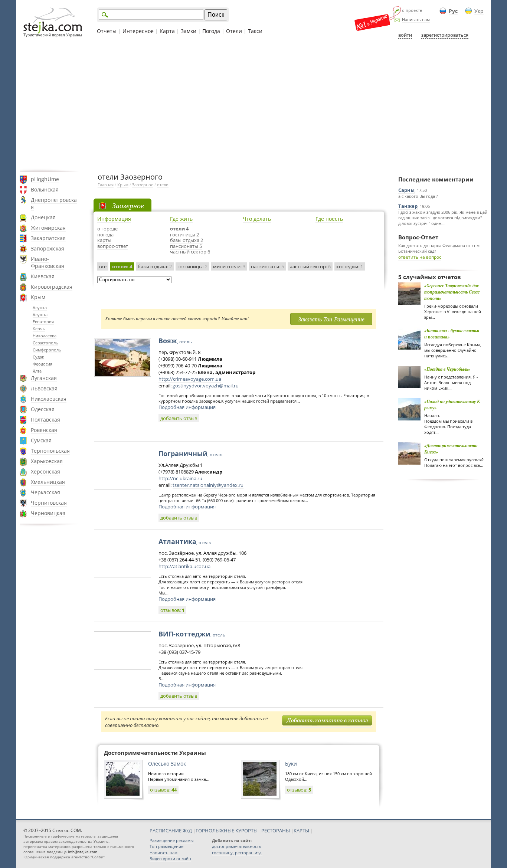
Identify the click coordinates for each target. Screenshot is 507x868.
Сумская (41, 440)
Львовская (44, 388)
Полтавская (45, 419)
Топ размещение (166, 846)
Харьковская (47, 461)
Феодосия (42, 364)
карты (104, 240)
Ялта (37, 371)
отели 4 (179, 228)
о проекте (412, 10)
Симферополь (47, 350)
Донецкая (43, 217)
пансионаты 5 (186, 246)
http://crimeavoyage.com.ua (189, 379)
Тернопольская (50, 450)
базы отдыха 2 (186, 240)
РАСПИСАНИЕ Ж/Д (171, 830)
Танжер (408, 206)
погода (105, 234)
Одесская (43, 409)
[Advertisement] (253, 105)
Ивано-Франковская (47, 262)
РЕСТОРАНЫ (275, 830)
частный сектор (310, 266)
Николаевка (44, 335)
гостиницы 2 (184, 234)
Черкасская (45, 492)
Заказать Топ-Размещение (331, 319)
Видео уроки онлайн (170, 858)
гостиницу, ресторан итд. (237, 852)
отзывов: (172, 610)
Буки (291, 763)
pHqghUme (45, 179)
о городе (107, 228)
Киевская (43, 276)
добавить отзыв (178, 418)
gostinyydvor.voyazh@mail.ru (206, 385)
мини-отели (229, 266)
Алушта (40, 314)
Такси (255, 31)
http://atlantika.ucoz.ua (184, 566)
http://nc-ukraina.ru (180, 478)
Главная (106, 184)
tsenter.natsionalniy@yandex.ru (208, 485)
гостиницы (192, 266)
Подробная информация (187, 407)
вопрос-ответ (112, 246)
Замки (188, 31)
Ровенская (44, 429)
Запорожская (47, 248)
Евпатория (43, 321)
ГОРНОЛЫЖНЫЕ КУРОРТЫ (227, 830)
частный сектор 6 (190, 251)
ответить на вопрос (419, 257)
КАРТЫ (301, 830)
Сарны (406, 190)
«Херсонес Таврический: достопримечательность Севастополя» (452, 291)
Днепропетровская (54, 203)
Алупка (40, 307)
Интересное (138, 31)
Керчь (39, 328)
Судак (38, 357)
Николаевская (48, 398)
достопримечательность (236, 846)
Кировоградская (51, 286)
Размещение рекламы (171, 840)
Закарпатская (48, 238)
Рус (453, 10)
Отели (234, 31)
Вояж (175, 340)
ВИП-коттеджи (191, 633)
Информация (114, 218)
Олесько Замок (167, 763)
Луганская (44, 377)
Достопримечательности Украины (155, 752)
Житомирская (48, 227)
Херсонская (45, 471)
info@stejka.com (82, 851)
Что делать (257, 218)
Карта (167, 31)
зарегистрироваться (444, 35)
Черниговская (49, 502)
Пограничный (190, 453)
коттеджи (349, 266)
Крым (38, 297)
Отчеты (107, 31)
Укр (479, 10)
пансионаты (267, 266)
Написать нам (416, 19)
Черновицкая (48, 513)
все (103, 266)
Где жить (181, 218)
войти (405, 35)
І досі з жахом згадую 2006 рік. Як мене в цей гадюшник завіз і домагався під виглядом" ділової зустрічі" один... (442, 217)
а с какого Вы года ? (418, 196)
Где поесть (329, 218)
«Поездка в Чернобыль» (447, 369)
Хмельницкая (48, 481)
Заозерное (142, 184)
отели (163, 184)
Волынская (45, 189)
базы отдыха (155, 266)
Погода (211, 31)
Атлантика (184, 541)
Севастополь (45, 342)
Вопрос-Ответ (418, 237)
